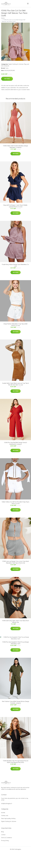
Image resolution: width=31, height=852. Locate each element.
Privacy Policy (5, 840)
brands (3, 812)
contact (3, 834)
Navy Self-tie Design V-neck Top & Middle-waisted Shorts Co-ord (15, 206)
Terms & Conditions (6, 837)
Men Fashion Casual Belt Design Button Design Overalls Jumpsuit (15, 702)
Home (3, 18)
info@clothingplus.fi (6, 803)
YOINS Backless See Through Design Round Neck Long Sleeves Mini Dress (15, 761)
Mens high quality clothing (8, 818)
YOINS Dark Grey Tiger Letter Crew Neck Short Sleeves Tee (15, 621)
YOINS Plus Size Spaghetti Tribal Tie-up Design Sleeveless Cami (15, 642)
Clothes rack (4, 815)
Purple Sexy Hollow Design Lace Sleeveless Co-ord (15, 265)
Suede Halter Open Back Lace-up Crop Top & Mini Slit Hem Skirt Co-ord (15, 384)
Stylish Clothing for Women (15, 64)
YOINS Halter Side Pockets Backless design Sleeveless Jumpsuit (15, 146)
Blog (2, 831)
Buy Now (7, 78)
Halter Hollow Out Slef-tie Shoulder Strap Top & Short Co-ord (15, 502)
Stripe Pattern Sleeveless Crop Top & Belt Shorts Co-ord (15, 324)
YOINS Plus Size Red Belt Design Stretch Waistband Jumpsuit (15, 443)
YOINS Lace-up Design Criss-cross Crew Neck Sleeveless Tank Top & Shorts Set (15, 562)
